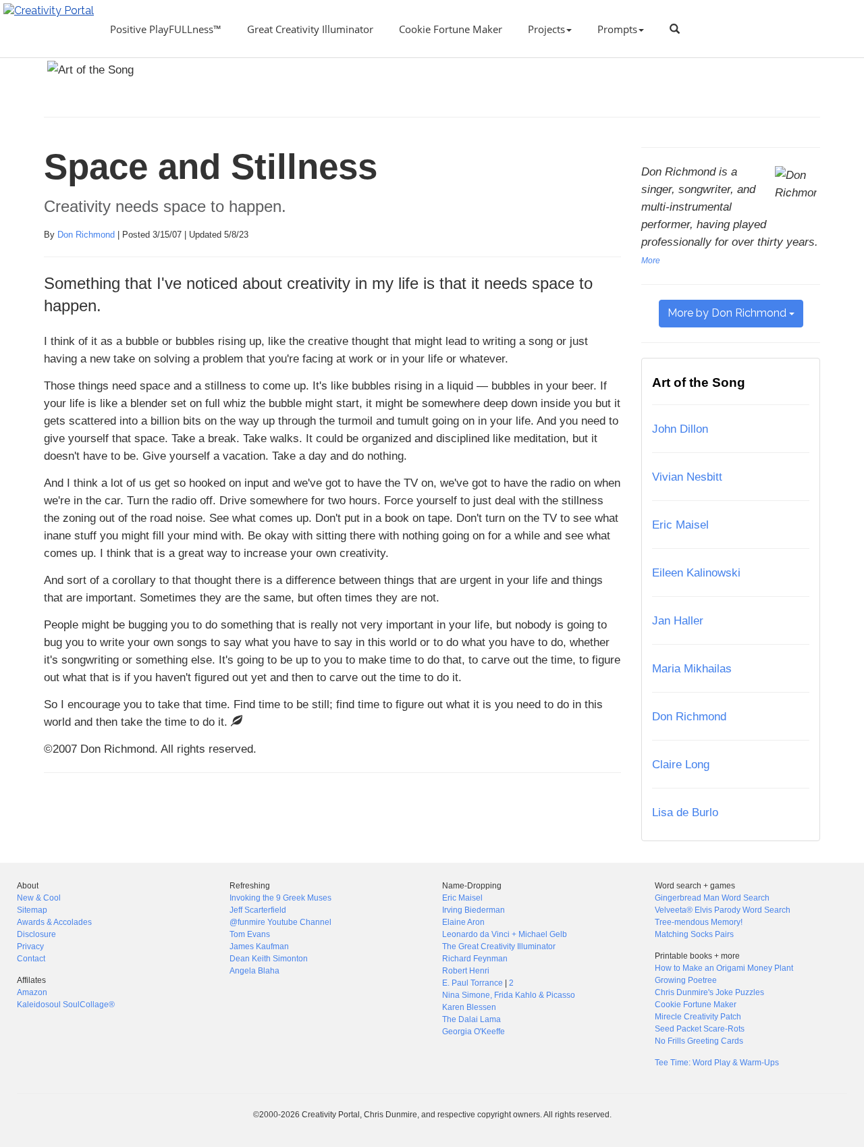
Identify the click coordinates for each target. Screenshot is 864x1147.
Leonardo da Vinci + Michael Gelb (504, 934)
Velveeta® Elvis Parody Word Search (722, 910)
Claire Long (680, 764)
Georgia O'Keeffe (473, 1031)
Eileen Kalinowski (696, 572)
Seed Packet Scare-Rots (700, 1029)
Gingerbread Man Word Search (712, 898)
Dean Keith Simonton (269, 958)
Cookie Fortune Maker (450, 29)
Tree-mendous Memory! (698, 922)
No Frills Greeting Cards (699, 1041)
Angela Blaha (254, 971)
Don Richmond (86, 235)
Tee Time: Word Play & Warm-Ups (717, 1062)
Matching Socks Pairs (694, 934)
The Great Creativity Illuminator (499, 946)
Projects (546, 29)
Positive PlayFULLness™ (165, 29)
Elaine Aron (463, 922)
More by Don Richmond (728, 312)
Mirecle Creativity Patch (698, 1016)
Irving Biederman (473, 910)
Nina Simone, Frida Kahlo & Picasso (508, 995)
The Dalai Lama (471, 1019)
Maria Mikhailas (692, 668)
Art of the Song (698, 382)
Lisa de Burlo (685, 812)
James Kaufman (259, 946)
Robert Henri (465, 971)
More (650, 260)
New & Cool (39, 898)
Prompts (617, 29)
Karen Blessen (469, 1007)
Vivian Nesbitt (687, 476)
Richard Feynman (475, 958)
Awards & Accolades (54, 922)
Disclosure (36, 934)
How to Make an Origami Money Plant (724, 968)
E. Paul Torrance (472, 983)
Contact (31, 958)
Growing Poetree (686, 980)
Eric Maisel (680, 524)
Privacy (30, 946)
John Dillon (680, 428)
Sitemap (32, 910)
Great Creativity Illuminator (310, 29)
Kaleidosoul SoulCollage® (66, 1004)
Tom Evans (250, 934)
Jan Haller (677, 620)
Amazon (32, 992)
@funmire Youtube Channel (280, 922)
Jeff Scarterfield (258, 910)
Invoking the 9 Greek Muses (280, 898)
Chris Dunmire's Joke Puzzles (709, 992)
